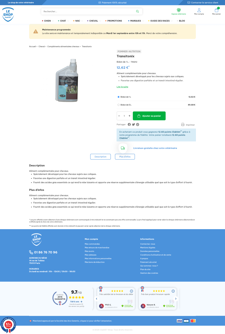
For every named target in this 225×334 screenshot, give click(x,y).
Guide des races (160, 20)
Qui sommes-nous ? (149, 266)
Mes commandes (92, 244)
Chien (47, 20)
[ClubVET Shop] (57, 242)
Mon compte (91, 239)
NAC (77, 20)
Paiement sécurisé (148, 262)
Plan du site (145, 269)
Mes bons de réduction (95, 262)
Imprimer (190, 125)
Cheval (93, 20)
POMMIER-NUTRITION (129, 51)
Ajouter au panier (151, 116)
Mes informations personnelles (98, 258)
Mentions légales (147, 247)
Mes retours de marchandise (97, 247)
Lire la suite (122, 86)
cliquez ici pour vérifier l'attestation (95, 321)
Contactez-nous (147, 244)
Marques (135, 20)
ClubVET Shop (106, 330)
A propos (144, 258)
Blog (182, 20)
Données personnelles (149, 251)
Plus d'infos (124, 156)
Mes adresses (90, 255)
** (181, 131)
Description (100, 156)
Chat (63, 20)
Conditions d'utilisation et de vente (155, 255)
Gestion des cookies (149, 273)
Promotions (114, 20)
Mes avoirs (89, 251)
